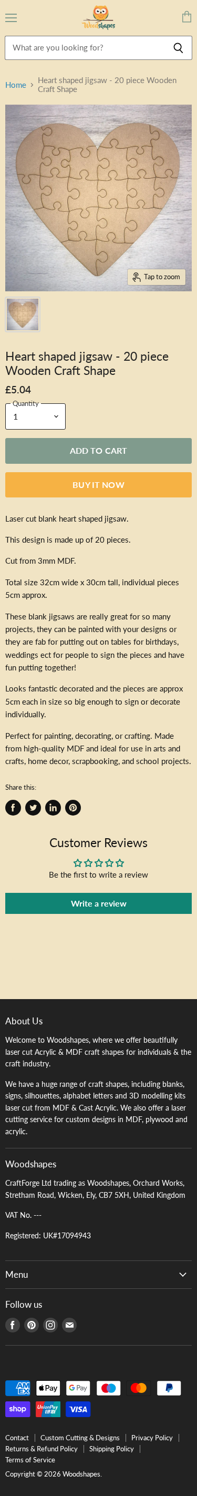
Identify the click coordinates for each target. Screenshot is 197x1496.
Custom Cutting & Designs (80, 1437)
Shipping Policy (111, 1448)
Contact (17, 1437)
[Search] (178, 48)
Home (15, 84)
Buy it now (98, 485)
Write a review (99, 903)
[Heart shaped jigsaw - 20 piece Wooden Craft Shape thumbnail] (22, 314)
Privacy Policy (152, 1437)
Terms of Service (30, 1460)
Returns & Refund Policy (41, 1448)
